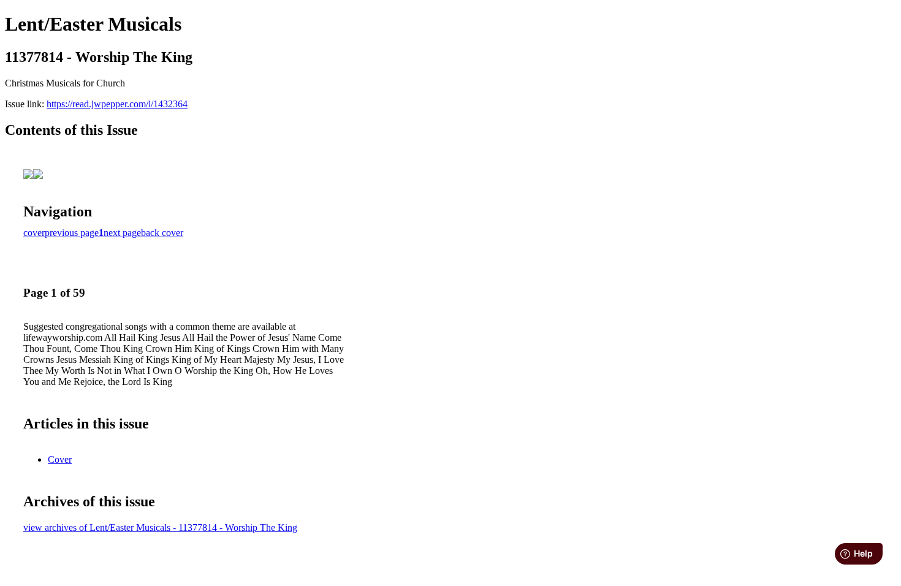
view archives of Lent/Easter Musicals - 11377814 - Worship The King (160, 527)
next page (122, 232)
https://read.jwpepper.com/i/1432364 (117, 104)
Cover (60, 459)
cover (34, 232)
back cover (162, 232)
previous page (72, 232)
